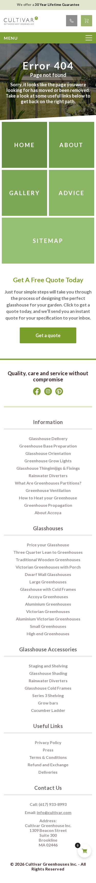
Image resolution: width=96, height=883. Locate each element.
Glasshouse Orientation (48, 453)
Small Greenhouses (48, 626)
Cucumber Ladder (48, 710)
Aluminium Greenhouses (48, 604)
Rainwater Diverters (48, 475)
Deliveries (48, 772)
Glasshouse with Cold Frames (48, 589)
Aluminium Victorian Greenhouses (48, 618)
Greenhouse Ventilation (48, 490)
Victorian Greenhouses (48, 611)
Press (48, 749)
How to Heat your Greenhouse (48, 497)
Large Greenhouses (48, 581)
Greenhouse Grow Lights (48, 460)
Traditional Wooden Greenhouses (48, 559)
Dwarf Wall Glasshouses (48, 574)
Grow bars (48, 702)
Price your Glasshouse (48, 544)
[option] (48, 5)
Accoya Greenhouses (48, 596)
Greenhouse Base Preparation (48, 445)
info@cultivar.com (54, 812)
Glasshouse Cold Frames (48, 688)
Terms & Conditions (48, 757)
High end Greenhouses (48, 633)
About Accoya (48, 512)
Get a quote (48, 335)
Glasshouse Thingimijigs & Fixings (48, 468)
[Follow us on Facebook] (37, 394)
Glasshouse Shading (48, 673)
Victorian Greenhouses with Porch (48, 566)
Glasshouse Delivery (48, 438)
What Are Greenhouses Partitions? (48, 482)
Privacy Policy (48, 742)
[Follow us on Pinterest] (59, 394)
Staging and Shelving (48, 665)
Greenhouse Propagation (48, 505)
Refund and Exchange (48, 764)
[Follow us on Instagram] (48, 394)
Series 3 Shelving (48, 695)
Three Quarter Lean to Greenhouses (48, 552)
